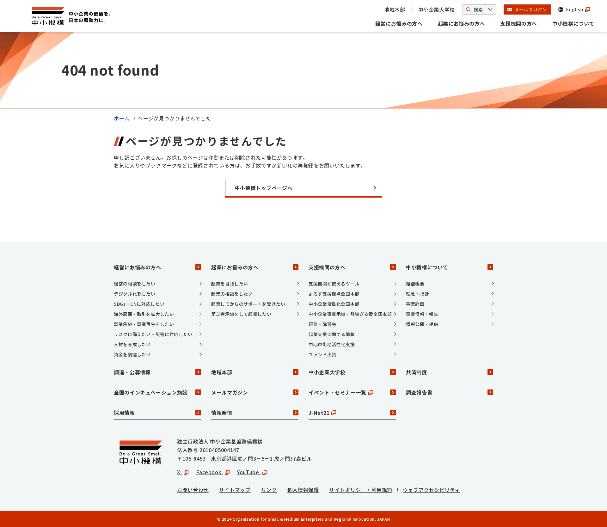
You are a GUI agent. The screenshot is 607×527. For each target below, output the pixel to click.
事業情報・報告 (422, 314)
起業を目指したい (229, 283)
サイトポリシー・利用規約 (360, 489)
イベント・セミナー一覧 (337, 392)
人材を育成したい (132, 344)
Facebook (209, 472)
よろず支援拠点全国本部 (334, 294)
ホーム (122, 118)
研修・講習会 (322, 324)
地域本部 (394, 9)
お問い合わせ (193, 489)
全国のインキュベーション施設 (150, 392)
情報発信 (221, 412)
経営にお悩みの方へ (399, 23)
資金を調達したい (132, 354)
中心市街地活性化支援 (332, 344)
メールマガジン (229, 392)
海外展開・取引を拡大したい (144, 314)
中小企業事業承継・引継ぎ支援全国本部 (350, 314)
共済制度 (416, 372)
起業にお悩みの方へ (461, 23)
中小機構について (573, 23)
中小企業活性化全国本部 (334, 304)
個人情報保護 (303, 489)
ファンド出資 (322, 354)
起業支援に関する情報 (332, 334)
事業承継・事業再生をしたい (144, 324)
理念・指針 (417, 294)
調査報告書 (419, 392)
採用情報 (124, 412)
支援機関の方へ (518, 23)
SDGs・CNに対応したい (139, 304)
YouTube (249, 472)
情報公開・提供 (422, 324)
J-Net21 (319, 412)
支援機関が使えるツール (334, 283)
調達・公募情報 (132, 372)
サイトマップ (235, 489)
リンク (269, 489)
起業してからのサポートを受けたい (248, 304)
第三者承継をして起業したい (241, 314)
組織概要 (415, 283)
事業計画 (415, 304)
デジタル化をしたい (135, 294)
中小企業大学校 (436, 9)
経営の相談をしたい (135, 283)
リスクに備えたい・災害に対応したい (153, 334)
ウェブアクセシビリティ (431, 489)
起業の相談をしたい (232, 294)
